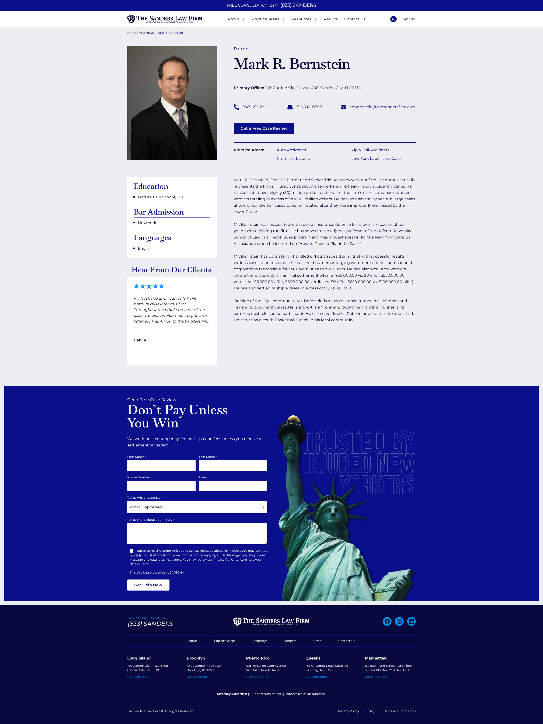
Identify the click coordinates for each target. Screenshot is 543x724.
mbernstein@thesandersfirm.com (383, 107)
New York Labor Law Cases (376, 158)
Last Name (208, 457)
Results (331, 19)
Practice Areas (265, 19)
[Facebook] (387, 621)
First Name (136, 457)
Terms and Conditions (399, 711)
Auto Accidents (291, 150)
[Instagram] (399, 621)
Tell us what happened (145, 498)
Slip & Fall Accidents (369, 150)
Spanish (409, 19)
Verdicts (290, 641)
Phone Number (140, 477)
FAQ (371, 711)
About (233, 19)
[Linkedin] (411, 621)
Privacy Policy (348, 711)
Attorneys (146, 33)
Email (204, 477)
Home (131, 33)
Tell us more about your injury (151, 520)
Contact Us (354, 19)
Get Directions (138, 677)
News (317, 641)
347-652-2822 (255, 107)
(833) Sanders (150, 623)
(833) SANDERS (298, 5)
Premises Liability (294, 158)
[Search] (393, 19)
